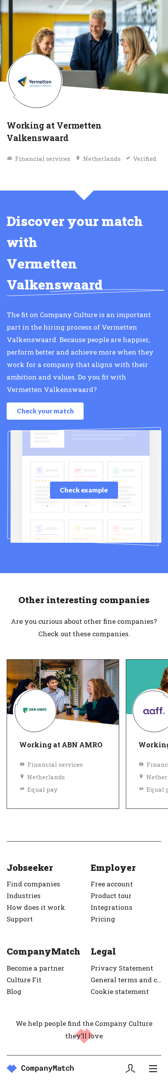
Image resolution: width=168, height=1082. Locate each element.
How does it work (36, 907)
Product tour (111, 895)
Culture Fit (24, 979)
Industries (24, 895)
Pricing (103, 918)
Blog (14, 991)
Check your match (45, 411)
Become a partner (35, 968)
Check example (84, 490)
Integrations (111, 907)
